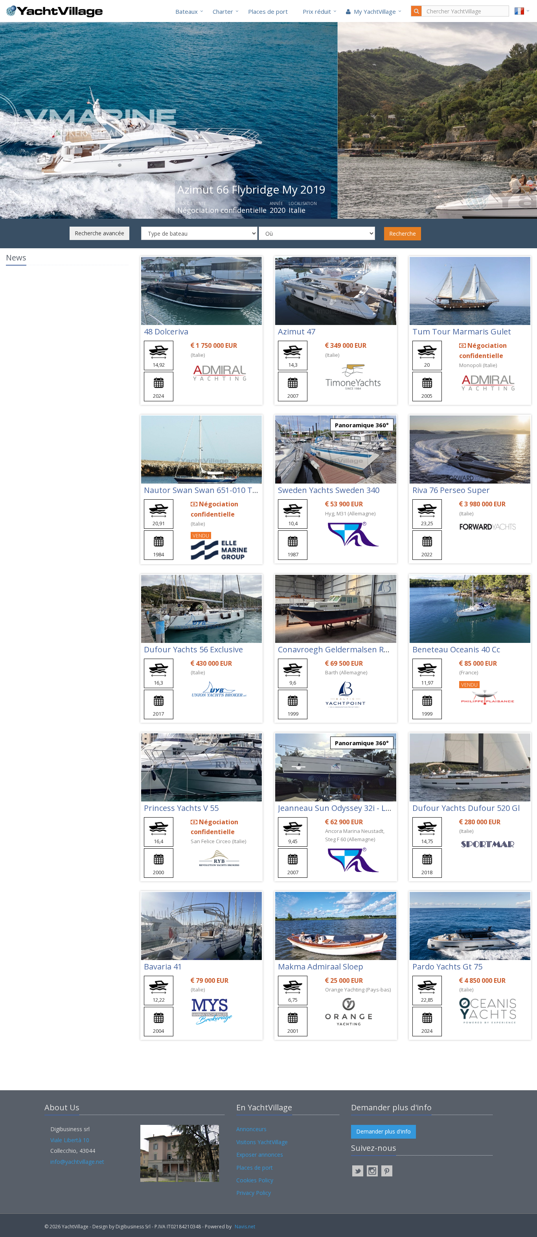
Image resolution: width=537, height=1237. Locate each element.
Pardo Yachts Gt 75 (447, 966)
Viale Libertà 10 (69, 1140)
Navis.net (245, 1226)
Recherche (402, 233)
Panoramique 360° (362, 425)
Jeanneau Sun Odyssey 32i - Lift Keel (344, 808)
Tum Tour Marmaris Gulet (461, 331)
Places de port (268, 11)
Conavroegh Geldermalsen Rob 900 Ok (349, 649)
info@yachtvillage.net (77, 1161)
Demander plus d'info (383, 1131)
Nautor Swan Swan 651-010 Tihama (210, 490)
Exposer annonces (259, 1154)
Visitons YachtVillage (262, 1142)
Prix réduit (317, 11)
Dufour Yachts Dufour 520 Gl (466, 808)
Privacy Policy (253, 1192)
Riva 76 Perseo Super (451, 490)
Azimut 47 (296, 331)
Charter (223, 11)
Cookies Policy (254, 1180)
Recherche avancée (99, 233)
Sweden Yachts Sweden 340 (328, 490)
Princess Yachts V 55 (181, 808)
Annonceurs (251, 1129)
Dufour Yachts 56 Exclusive (193, 649)
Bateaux (186, 11)
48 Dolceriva (166, 331)
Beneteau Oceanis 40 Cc (456, 649)
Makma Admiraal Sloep (320, 966)
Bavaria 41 (163, 966)
